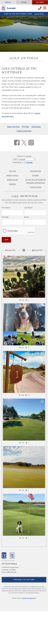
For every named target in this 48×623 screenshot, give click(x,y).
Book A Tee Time (13, 127)
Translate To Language (24, 156)
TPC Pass (25, 127)
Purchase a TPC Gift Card (24, 579)
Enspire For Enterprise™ (29, 598)
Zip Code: (5, 217)
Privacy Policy (12, 175)
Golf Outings (36, 127)
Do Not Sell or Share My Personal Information (35, 181)
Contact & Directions (24, 131)
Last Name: (28, 208)
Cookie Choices (35, 187)
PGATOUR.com (35, 171)
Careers (12, 184)
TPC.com (12, 171)
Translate (29, 162)
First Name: (6, 208)
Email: (26, 217)
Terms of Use (12, 180)
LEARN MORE (39, 14)
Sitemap (35, 175)
